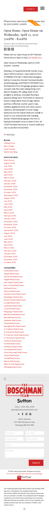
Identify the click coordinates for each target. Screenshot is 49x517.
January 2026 (9, 183)
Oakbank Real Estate (12, 320)
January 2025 (9, 218)
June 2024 (8, 239)
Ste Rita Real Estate (12, 343)
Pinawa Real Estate (12, 323)
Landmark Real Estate (13, 306)
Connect (30, 9)
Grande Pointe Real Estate (15, 294)
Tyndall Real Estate (12, 358)
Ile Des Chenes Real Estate (15, 300)
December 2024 (11, 221)
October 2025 (10, 192)
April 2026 (8, 175)
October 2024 (10, 227)
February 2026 (10, 181)
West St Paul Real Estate (20, 46)
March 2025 (9, 213)
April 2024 (8, 245)
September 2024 (11, 230)
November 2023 (10, 259)
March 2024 (9, 248)
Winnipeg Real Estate (12, 367)
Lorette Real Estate (12, 308)
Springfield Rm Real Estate (15, 326)
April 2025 (8, 210)
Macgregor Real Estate (13, 311)
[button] (30, 9)
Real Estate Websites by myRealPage (29, 474)
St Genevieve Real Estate (14, 338)
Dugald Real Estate (12, 279)
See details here (35, 58)
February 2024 (10, 251)
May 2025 (8, 207)
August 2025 (9, 198)
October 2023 (10, 262)
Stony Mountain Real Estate (15, 352)
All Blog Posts (9, 143)
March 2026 (9, 178)
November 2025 (10, 189)
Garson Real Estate (12, 291)
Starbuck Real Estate (12, 341)
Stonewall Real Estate (13, 349)
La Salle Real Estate (12, 303)
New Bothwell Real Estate (14, 314)
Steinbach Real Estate (13, 346)
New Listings (9, 146)
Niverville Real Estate (12, 317)
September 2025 (11, 195)
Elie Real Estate (10, 288)
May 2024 (8, 242)
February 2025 (10, 216)
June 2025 (8, 204)
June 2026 (8, 169)
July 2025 (8, 201)
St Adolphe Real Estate (13, 329)
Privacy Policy (11, 474)
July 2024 (8, 236)
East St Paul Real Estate (14, 285)
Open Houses (9, 149)
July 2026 (8, 166)
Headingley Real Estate (13, 297)
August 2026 (9, 163)
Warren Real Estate (12, 361)
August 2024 (9, 233)
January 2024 (10, 253)
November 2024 (10, 224)
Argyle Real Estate (11, 273)
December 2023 (10, 256)
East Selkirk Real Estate (13, 282)
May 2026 (8, 172)
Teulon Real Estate (11, 355)
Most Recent (9, 160)
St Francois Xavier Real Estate (16, 335)
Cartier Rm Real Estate (13, 276)
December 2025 (10, 186)
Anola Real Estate (11, 271)
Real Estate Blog (10, 152)
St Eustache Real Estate (14, 332)
